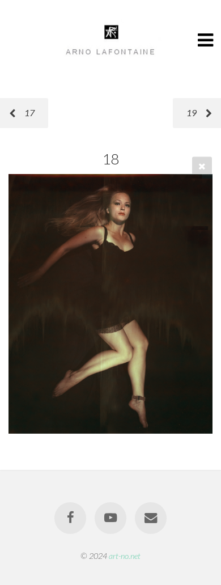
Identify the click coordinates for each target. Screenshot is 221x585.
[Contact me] (151, 518)
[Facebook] (70, 518)
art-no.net (125, 556)
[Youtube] (110, 518)
